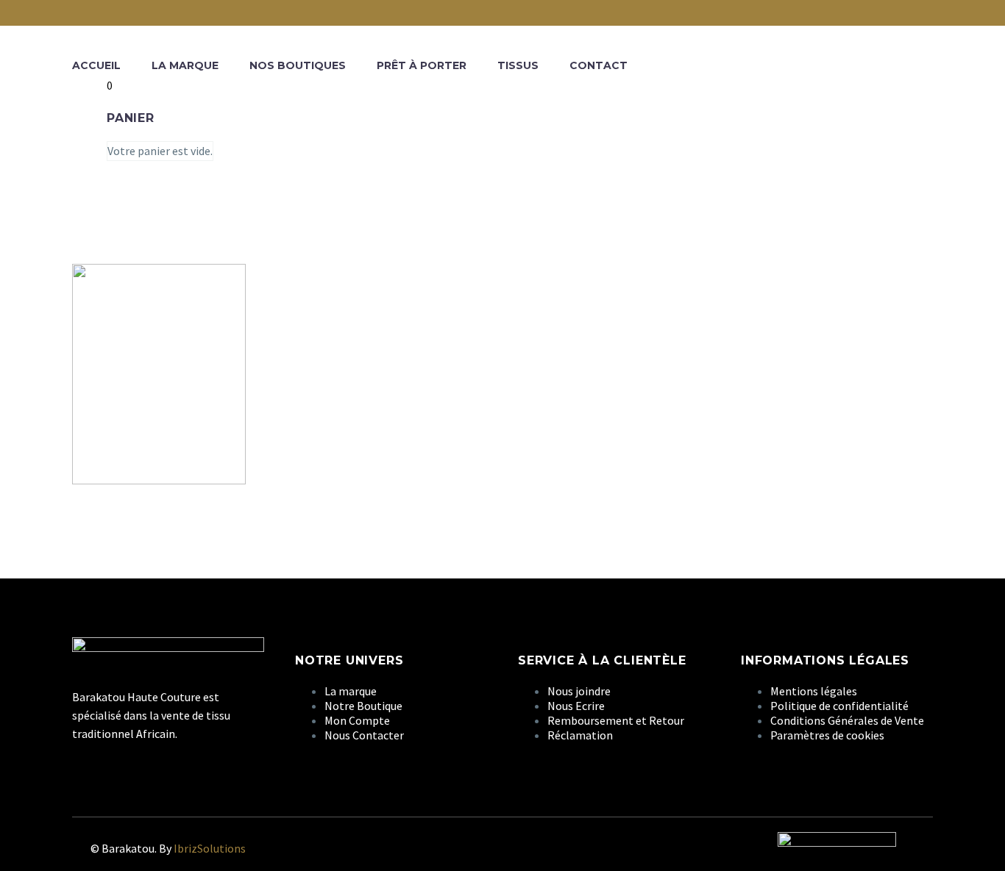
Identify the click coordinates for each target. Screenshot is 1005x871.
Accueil (96, 65)
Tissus (518, 65)
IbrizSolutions (210, 848)
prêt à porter (421, 65)
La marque (185, 65)
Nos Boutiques (297, 65)
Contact (598, 65)
